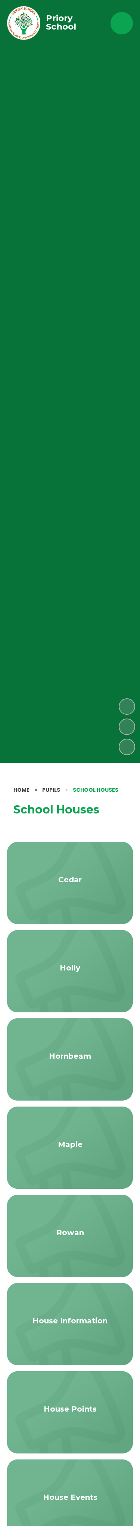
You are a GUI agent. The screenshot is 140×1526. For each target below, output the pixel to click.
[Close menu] (122, 23)
